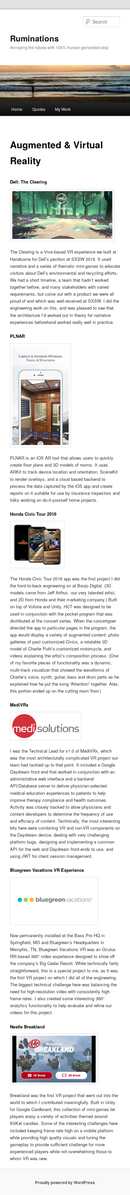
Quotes (38, 109)
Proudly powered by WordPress (65, 1182)
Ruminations (34, 38)
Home (16, 109)
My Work (63, 109)
